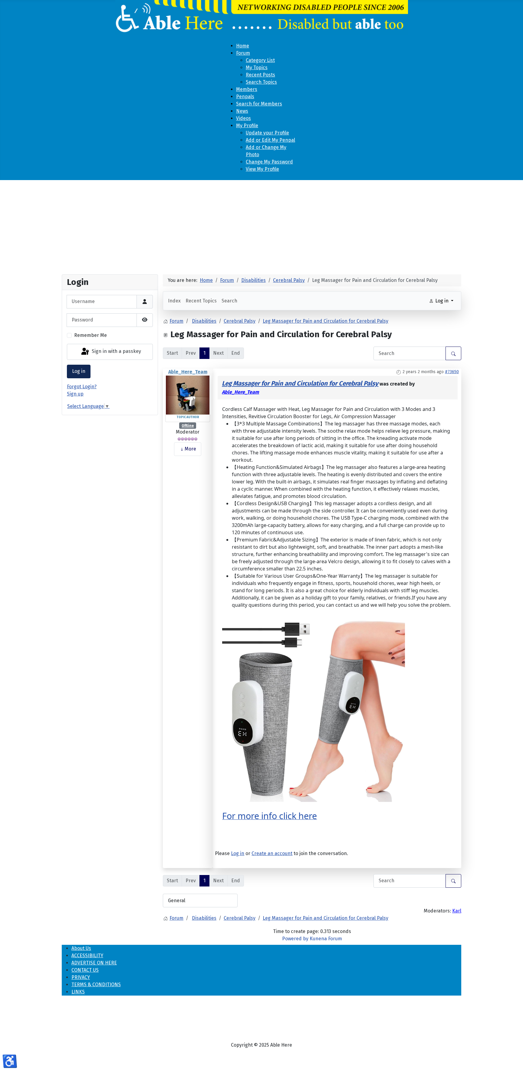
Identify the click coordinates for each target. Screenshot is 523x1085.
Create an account (272, 853)
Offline (188, 426)
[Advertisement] (261, 224)
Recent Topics (201, 301)
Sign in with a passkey (115, 351)
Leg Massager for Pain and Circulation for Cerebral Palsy (300, 383)
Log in (78, 371)
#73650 (452, 371)
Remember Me (90, 335)
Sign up (75, 394)
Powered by (295, 938)
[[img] (313, 710)
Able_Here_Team (187, 372)
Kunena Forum (326, 938)
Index (174, 301)
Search (229, 301)
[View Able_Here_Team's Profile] (187, 394)
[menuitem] (242, 46)
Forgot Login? (82, 386)
